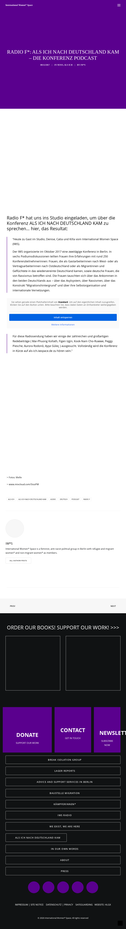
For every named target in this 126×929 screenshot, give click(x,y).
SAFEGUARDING (84, 904)
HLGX (108, 904)
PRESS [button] (65, 871)
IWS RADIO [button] (65, 815)
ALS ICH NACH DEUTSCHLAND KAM (32, 499)
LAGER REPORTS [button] (64, 770)
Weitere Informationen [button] (63, 324)
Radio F (86, 499)
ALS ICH (68, 65)
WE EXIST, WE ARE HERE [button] (64, 826)
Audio (53, 499)
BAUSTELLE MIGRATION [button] (65, 793)
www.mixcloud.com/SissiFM (24, 484)
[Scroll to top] (120, 922)
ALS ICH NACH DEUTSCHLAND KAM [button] (38, 837)
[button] (47, 581)
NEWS (60, 65)
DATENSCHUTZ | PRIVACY (59, 904)
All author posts (18, 560)
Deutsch (63, 499)
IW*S (83, 65)
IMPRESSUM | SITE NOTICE (29, 904)
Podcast (75, 499)
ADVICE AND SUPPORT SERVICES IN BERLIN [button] (65, 781)
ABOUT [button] (64, 860)
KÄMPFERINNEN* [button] (65, 804)
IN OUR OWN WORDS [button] (65, 848)
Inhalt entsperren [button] (63, 317)
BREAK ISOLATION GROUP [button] (65, 759)
